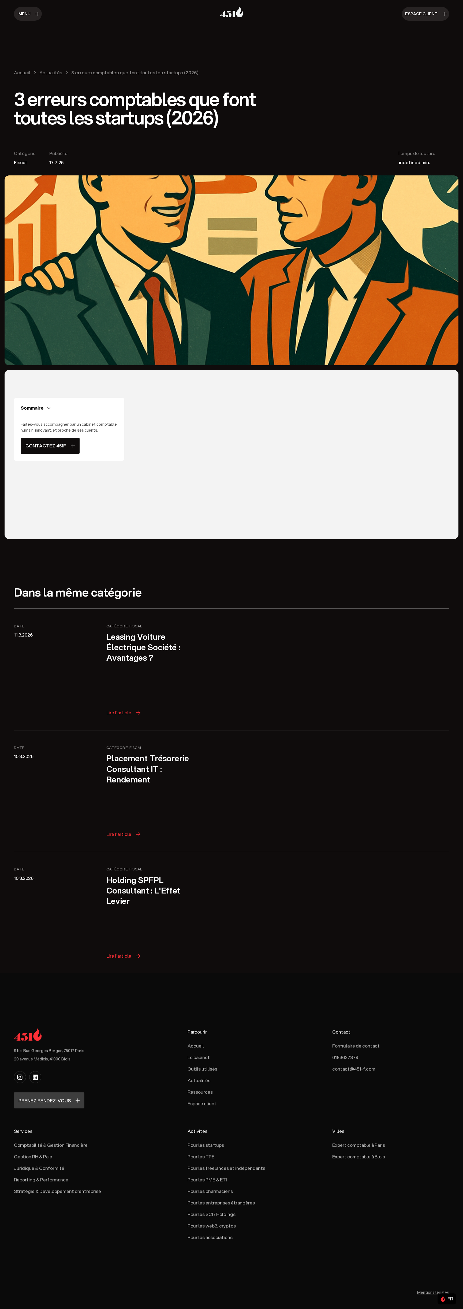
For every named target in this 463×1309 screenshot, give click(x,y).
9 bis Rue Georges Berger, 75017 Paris (49, 1050)
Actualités (199, 1080)
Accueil (196, 1045)
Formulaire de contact (356, 1045)
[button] (446, 1298)
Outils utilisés (202, 1068)
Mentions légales (433, 1292)
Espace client (202, 1103)
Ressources (200, 1092)
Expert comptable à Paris (358, 1145)
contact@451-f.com (353, 1068)
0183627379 (345, 1057)
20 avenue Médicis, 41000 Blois (42, 1059)
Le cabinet (199, 1057)
